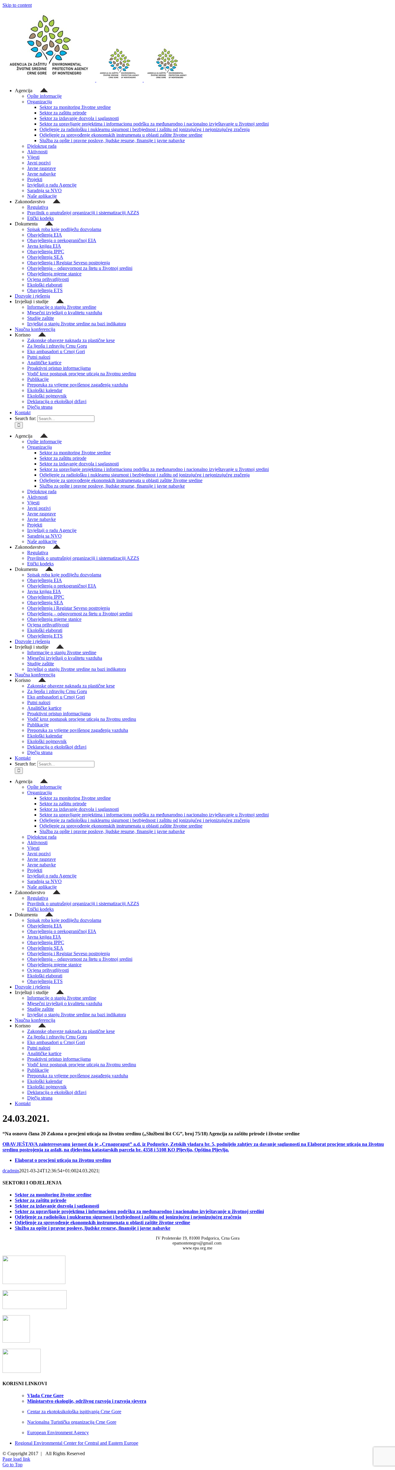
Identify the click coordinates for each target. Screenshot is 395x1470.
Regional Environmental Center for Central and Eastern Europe (76, 1443)
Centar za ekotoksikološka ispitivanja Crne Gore (74, 1411)
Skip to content (17, 5)
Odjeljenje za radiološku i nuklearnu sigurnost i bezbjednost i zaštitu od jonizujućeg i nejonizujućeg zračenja (128, 1217)
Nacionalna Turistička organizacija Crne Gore (71, 1422)
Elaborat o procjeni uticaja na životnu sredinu (63, 1160)
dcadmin (10, 1170)
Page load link (16, 1459)
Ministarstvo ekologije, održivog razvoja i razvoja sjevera (86, 1401)
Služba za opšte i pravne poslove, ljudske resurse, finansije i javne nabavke (92, 1228)
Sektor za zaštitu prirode (40, 1200)
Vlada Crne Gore (45, 1395)
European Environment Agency (58, 1432)
